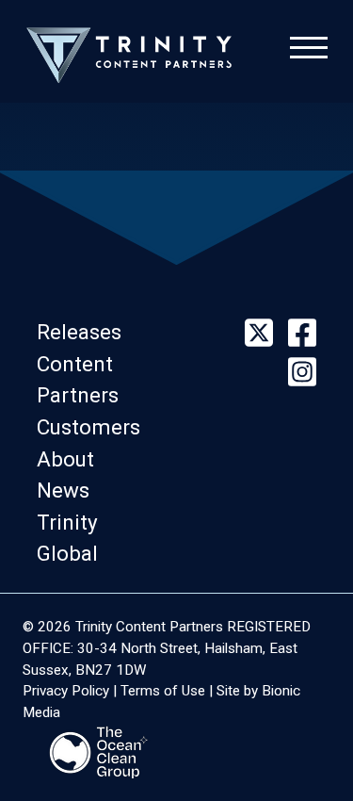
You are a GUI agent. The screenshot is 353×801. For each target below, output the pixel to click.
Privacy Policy (66, 690)
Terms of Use (162, 690)
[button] (85, 331)
